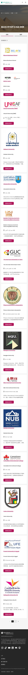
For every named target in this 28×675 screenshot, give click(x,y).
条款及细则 (3, 671)
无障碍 (12, 671)
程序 (21, 34)
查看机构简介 (8, 68)
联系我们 (3, 664)
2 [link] (15, 621)
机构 (7, 34)
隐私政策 (8, 671)
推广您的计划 (4, 661)
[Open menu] (25, 2)
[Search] (22, 2)
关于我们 (3, 658)
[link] (16, 13)
